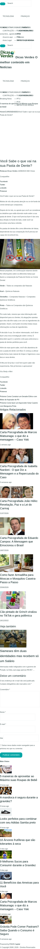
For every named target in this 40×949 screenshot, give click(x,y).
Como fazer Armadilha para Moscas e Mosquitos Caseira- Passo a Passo (18, 578)
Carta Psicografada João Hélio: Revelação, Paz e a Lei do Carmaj (19, 504)
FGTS (14, 27)
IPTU (18, 34)
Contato (21, 37)
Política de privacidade (25, 40)
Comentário (5, 689)
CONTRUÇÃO (8, 31)
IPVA (18, 102)
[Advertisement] (20, 138)
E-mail (3, 724)
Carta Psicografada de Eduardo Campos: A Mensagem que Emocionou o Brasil (19, 541)
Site (1, 738)
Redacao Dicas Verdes (9, 171)
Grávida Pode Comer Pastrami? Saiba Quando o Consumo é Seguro (19, 930)
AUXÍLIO (25, 27)
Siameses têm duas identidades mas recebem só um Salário (19, 656)
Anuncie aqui (8, 37)
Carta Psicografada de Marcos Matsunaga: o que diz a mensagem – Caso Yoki (18, 436)
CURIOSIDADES (25, 31)
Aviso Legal (7, 40)
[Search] (2, 3)
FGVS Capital (14, 944)
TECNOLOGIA (8, 16)
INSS (5, 27)
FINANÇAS (25, 16)
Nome (3, 712)
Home (2, 112)
